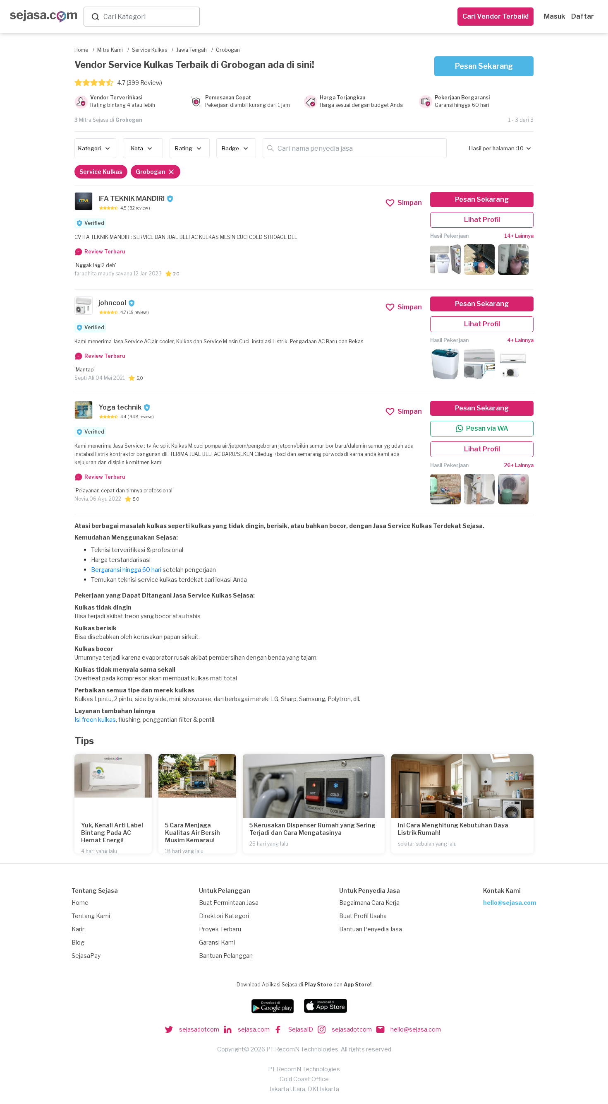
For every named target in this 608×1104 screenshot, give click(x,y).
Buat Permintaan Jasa (229, 902)
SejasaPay (86, 955)
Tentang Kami (91, 915)
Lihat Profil (482, 220)
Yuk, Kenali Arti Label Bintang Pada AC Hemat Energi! (112, 833)
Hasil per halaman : (493, 148)
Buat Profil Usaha (363, 915)
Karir (78, 929)
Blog (78, 942)
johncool (112, 303)
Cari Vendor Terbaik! (495, 16)
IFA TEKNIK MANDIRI (131, 198)
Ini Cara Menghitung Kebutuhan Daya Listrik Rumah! (453, 829)
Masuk (554, 16)
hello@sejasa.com (509, 902)
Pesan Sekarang (484, 66)
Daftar (582, 16)
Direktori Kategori (224, 915)
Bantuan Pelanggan (226, 955)
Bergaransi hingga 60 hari (126, 569)
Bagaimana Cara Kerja (369, 902)
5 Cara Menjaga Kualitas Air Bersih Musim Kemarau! (192, 833)
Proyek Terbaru (220, 929)
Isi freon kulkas (95, 719)
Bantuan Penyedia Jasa (370, 929)
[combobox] (149, 16)
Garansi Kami (217, 942)
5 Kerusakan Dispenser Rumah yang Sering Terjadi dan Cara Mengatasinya (312, 829)
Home (80, 902)
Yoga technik (119, 407)
